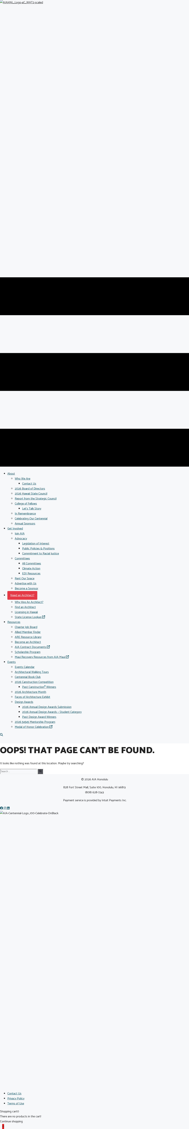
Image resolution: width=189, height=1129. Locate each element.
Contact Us (14, 1093)
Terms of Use (15, 1103)
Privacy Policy (15, 1098)
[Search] (40, 771)
